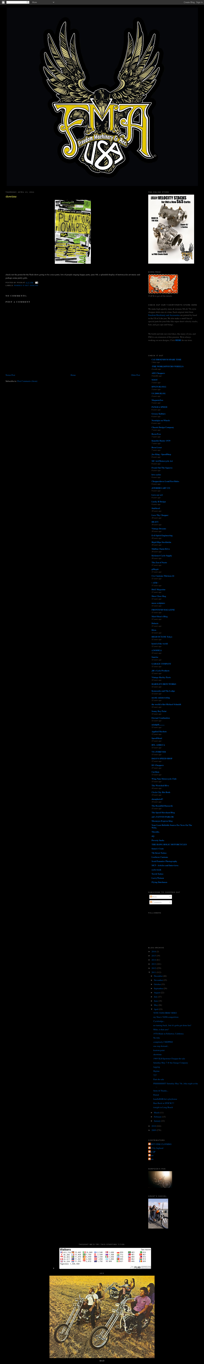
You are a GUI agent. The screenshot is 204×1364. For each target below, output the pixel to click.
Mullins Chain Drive (161, 548)
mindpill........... (158, 724)
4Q (153, 836)
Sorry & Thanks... (160, 1090)
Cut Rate (155, 771)
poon (151, 1159)
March (157, 1112)
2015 (154, 955)
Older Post (135, 375)
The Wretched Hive (160, 785)
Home (73, 375)
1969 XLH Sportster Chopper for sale (169, 1058)
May (156, 1005)
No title (156, 1037)
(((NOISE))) (157, 650)
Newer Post (10, 375)
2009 (154, 1130)
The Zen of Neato (159, 562)
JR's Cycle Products (160, 670)
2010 (154, 1125)
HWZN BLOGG (159, 386)
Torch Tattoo (157, 873)
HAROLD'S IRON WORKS (164, 683)
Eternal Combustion (161, 717)
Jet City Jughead (156, 1148)
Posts (154, 896)
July (156, 996)
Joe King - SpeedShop (161, 454)
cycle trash (156, 869)
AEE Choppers (158, 373)
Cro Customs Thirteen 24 (163, 575)
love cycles (156, 474)
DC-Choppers (158, 765)
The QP (152, 1151)
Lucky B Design (159, 501)
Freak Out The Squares (162, 467)
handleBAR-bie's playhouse (165, 1098)
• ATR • (155, 582)
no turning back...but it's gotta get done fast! (172, 1025)
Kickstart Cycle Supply (162, 555)
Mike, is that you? (161, 1029)
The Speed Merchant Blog (163, 812)
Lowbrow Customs (160, 856)
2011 (154, 972)
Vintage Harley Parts (161, 677)
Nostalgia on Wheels (161, 420)
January (157, 1120)
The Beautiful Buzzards (162, 805)
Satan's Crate (158, 848)
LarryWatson (158, 877)
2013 (154, 963)
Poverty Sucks (158, 840)
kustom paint (159, 1050)
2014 (154, 959)
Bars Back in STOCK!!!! (163, 1103)
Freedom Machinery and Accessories (164, 315)
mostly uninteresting (161, 697)
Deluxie (155, 623)
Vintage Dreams (159, 528)
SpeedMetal (157, 738)
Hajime (156, 1071)
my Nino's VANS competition (165, 1017)
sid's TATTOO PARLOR (163, 816)
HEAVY (155, 521)
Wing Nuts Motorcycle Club (164, 778)
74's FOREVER (159, 751)
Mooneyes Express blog (162, 820)
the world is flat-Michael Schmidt (166, 704)
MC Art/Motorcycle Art (162, 460)
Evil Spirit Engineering (162, 535)
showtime (11, 196)
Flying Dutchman (159, 882)
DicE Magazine (158, 589)
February (158, 1116)
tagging (156, 1066)
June (156, 1000)
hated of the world (160, 643)
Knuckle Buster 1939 (161, 440)
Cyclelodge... (159, 1021)
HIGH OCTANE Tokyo (162, 636)
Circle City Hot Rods (161, 792)
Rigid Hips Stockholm (161, 542)
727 (155, 1075)
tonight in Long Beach (163, 1107)
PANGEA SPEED (159, 406)
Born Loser (157, 447)
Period (156, 1094)
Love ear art (157, 494)
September (159, 988)
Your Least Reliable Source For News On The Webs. (172, 826)
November (158, 980)
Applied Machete (159, 731)
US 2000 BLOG (159, 393)
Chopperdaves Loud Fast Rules (165, 481)
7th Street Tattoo (159, 852)
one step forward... (161, 1046)
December (158, 975)
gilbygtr (155, 569)
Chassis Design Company (163, 427)
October (157, 984)
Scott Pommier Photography (164, 861)
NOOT (155, 379)
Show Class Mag (159, 596)
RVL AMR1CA (158, 744)
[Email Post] (36, 283)
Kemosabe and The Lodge (163, 690)
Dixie (154, 629)
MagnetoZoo (157, 400)
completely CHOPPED (163, 1041)
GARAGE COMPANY (161, 663)
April (156, 1009)
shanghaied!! (157, 798)
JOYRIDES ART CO (161, 487)
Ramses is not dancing (26, 285)
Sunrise (155, 656)
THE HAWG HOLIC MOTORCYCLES (169, 844)
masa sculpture (158, 602)
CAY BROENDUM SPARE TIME (166, 359)
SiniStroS (156, 508)
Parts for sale (158, 1079)
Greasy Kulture (159, 413)
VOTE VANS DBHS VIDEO (165, 1012)
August (157, 992)
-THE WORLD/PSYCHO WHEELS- (168, 366)
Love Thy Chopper (160, 515)
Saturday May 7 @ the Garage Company (170, 1062)
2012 (154, 968)
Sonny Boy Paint (159, 711)
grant (151, 1155)
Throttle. (156, 831)
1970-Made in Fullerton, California (168, 1033)
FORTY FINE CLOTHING (160, 1144)
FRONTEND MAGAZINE (163, 609)
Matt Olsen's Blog (160, 616)
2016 (154, 951)
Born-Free (156, 433)
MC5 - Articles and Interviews (165, 865)
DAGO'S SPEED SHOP (162, 758)
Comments (157, 902)
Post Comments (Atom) (27, 381)
